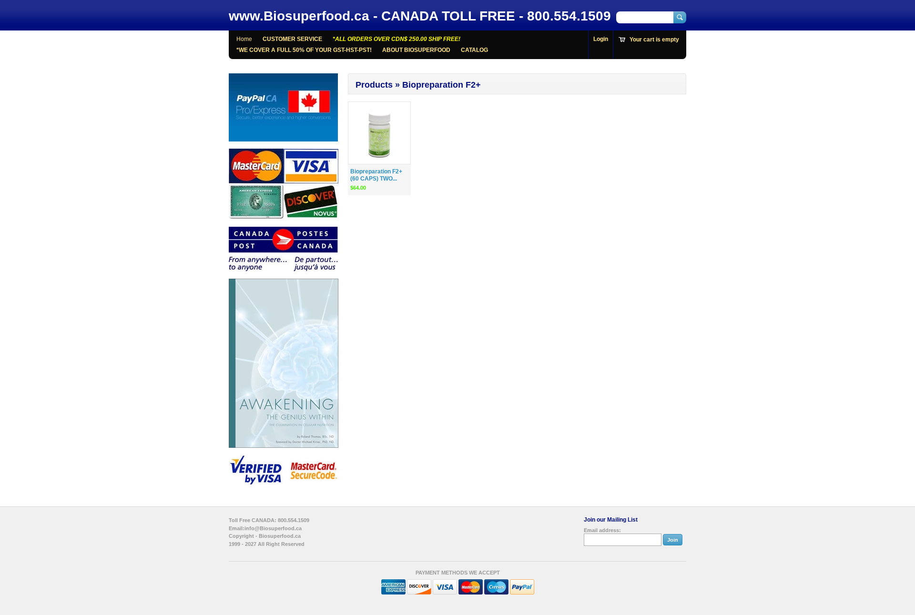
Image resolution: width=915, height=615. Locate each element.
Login (600, 39)
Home (244, 39)
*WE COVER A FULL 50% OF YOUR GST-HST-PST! (304, 50)
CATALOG (474, 50)
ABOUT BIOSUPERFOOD (416, 50)
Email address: (602, 530)
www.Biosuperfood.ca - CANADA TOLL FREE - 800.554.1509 (420, 16)
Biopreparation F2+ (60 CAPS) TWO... (376, 175)
